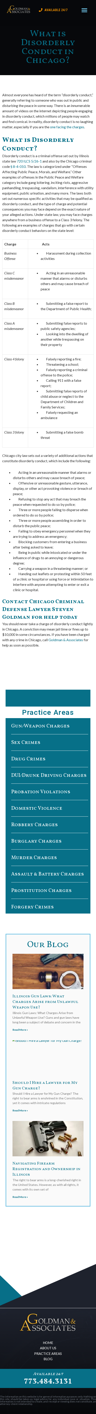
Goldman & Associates (65, 640)
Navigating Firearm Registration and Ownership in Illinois (46, 1169)
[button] (84, 10)
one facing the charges (67, 127)
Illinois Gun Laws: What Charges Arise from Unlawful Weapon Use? (45, 1002)
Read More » (20, 1029)
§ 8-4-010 (18, 166)
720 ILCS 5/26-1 (29, 161)
